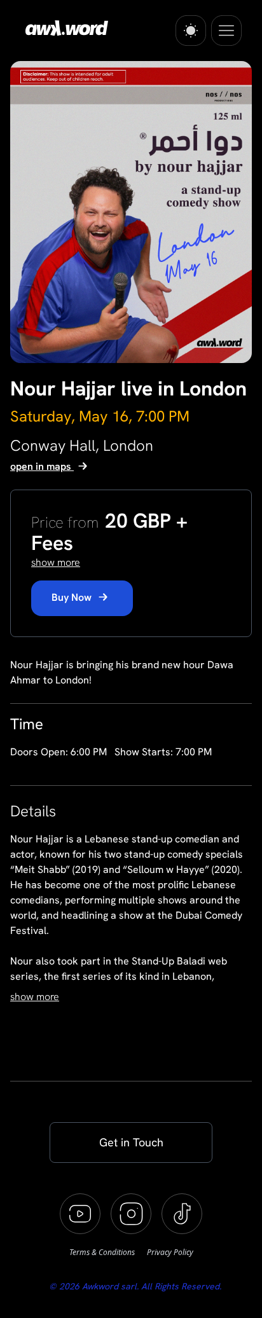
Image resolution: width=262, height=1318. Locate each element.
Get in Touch (131, 1142)
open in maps (42, 466)
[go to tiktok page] (182, 1213)
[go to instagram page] (131, 1213)
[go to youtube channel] (80, 1213)
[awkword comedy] (64, 28)
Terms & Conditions (103, 1252)
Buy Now (73, 597)
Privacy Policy (170, 1252)
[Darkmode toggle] (190, 30)
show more (34, 996)
